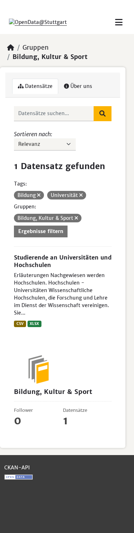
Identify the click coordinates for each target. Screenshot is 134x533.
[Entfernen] (38, 195)
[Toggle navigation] (119, 22)
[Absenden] (102, 113)
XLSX (34, 323)
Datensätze (38, 86)
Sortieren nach (32, 134)
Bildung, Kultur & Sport (50, 57)
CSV (20, 323)
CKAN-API (17, 467)
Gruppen (36, 47)
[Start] (10, 47)
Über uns (80, 86)
